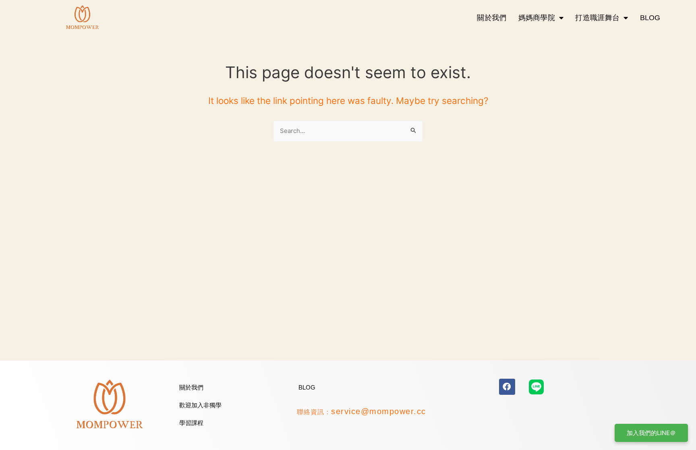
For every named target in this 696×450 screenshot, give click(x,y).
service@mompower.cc (378, 411)
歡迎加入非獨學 (200, 405)
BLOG (650, 18)
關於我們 (491, 18)
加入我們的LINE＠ (651, 433)
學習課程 (191, 422)
